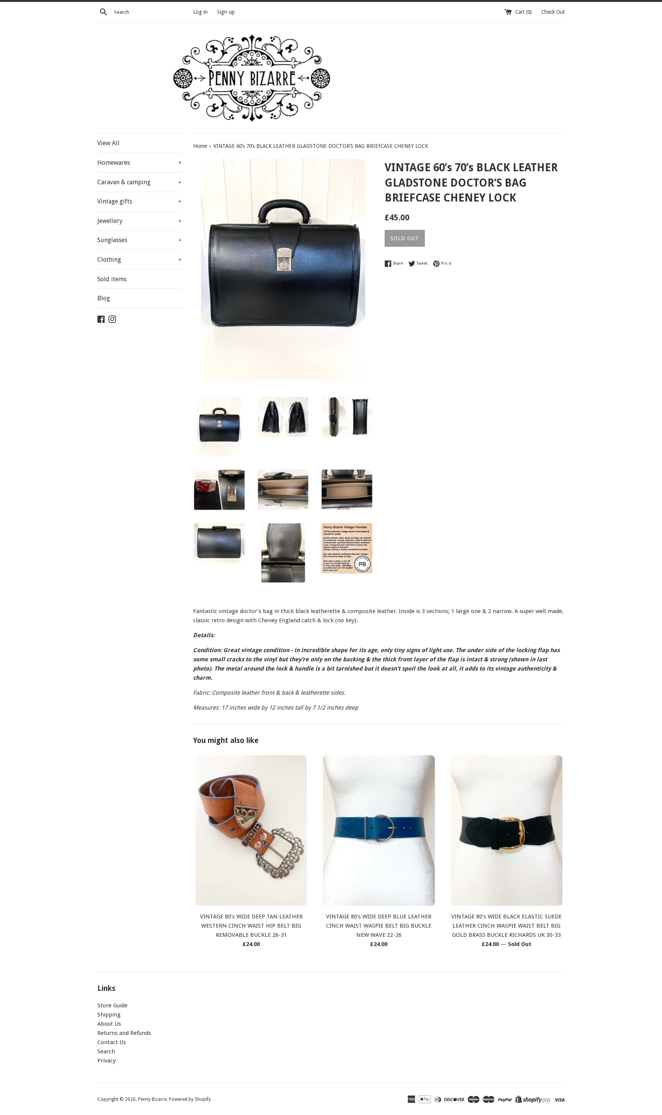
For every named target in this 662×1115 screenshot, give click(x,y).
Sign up (226, 12)
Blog (103, 298)
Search (106, 1051)
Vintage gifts (139, 201)
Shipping (109, 1014)
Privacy (106, 1060)
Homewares (139, 162)
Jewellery (139, 221)
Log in (200, 12)
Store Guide (112, 1005)
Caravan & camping (139, 182)
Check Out (553, 12)
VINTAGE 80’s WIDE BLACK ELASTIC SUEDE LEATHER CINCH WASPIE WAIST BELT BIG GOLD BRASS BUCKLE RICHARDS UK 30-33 (506, 925)
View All (108, 143)
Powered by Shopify (190, 1099)
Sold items (111, 279)
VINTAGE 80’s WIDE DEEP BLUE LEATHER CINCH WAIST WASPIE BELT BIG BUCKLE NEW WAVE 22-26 (378, 925)
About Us (109, 1023)
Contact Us (111, 1042)
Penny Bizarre (152, 1099)
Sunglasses (139, 240)
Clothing (139, 259)
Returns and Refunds (124, 1033)
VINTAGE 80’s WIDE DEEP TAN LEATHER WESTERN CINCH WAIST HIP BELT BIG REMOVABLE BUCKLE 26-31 (251, 925)
